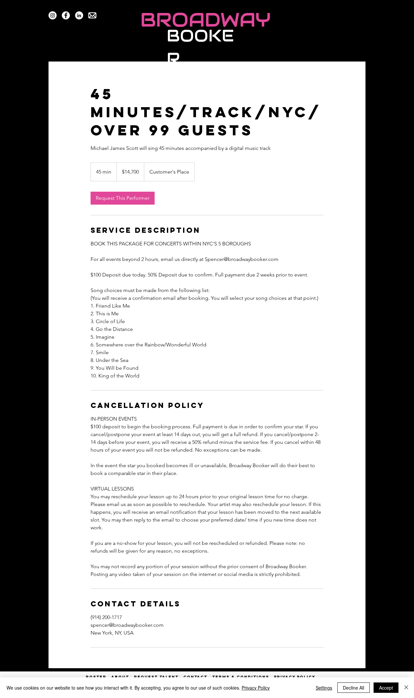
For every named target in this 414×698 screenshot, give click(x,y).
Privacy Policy (256, 687)
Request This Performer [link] (122, 198)
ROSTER (98, 677)
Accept (386, 687)
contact (195, 677)
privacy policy (294, 677)
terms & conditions (240, 677)
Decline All (353, 687)
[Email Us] (92, 15)
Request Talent (156, 677)
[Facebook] (66, 15)
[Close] (406, 687)
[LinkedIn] (79, 15)
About (120, 677)
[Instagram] (53, 15)
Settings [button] (324, 687)
